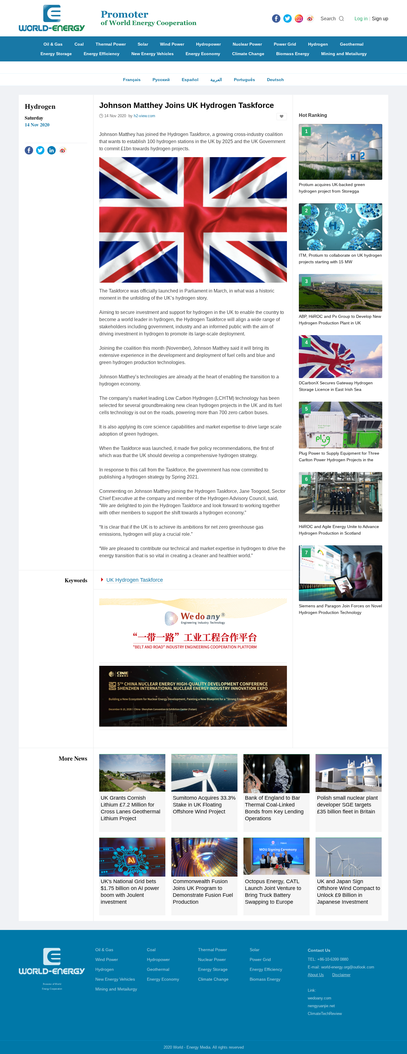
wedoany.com (319, 998)
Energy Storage (56, 53)
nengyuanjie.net (321, 1006)
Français (132, 79)
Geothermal (351, 44)
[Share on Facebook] (29, 150)
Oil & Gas (53, 44)
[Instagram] (299, 18)
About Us (316, 975)
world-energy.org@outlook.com (347, 967)
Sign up (380, 18)
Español (190, 79)
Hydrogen (318, 44)
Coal (79, 44)
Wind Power (172, 44)
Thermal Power (111, 44)
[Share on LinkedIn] (51, 150)
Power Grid (285, 44)
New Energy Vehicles (152, 53)
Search (328, 18)
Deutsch (275, 79)
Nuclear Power (247, 44)
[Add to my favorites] (281, 116)
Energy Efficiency (101, 53)
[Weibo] (310, 18)
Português (244, 79)
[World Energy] (108, 18)
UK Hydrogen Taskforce (134, 580)
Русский (161, 79)
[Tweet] (287, 18)
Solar (143, 44)
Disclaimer (341, 975)
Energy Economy (203, 53)
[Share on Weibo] (63, 150)
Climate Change (248, 53)
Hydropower (208, 44)
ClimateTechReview (325, 1013)
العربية (216, 79)
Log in (361, 18)
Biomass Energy (292, 53)
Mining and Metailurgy (344, 53)
